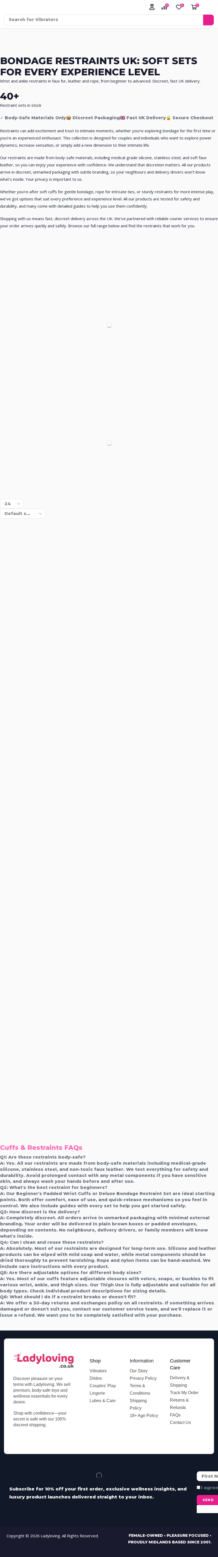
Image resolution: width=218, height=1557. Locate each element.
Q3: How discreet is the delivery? (40, 1211)
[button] (152, 7)
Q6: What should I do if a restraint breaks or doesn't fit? (68, 1296)
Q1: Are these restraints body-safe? (43, 1157)
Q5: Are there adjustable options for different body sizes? (70, 1272)
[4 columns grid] (4, 488)
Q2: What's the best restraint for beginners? (53, 1187)
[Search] (208, 20)
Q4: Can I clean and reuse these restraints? (52, 1242)
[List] (14, 488)
